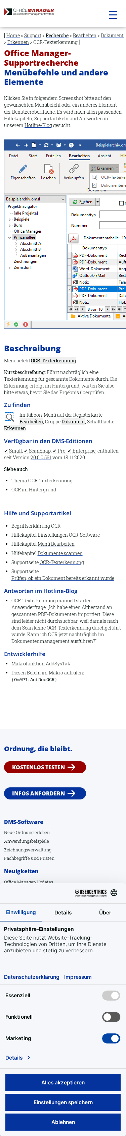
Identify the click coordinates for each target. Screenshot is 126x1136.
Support (32, 35)
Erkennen (18, 42)
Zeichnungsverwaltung (27, 849)
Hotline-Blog (38, 125)
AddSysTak (58, 663)
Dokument (112, 35)
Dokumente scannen (60, 553)
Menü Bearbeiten (56, 544)
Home (13, 35)
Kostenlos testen (38, 767)
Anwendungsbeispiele (26, 841)
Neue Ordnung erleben (27, 832)
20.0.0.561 (41, 457)
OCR (55, 526)
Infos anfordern (38, 793)
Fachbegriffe (17, 858)
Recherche (57, 35)
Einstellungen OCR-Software (69, 535)
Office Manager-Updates (28, 882)
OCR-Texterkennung (50, 480)
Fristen (47, 858)
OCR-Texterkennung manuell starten (51, 600)
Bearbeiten (84, 35)
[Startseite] (43, 13)
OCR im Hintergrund (33, 489)
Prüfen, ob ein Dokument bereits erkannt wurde (62, 578)
